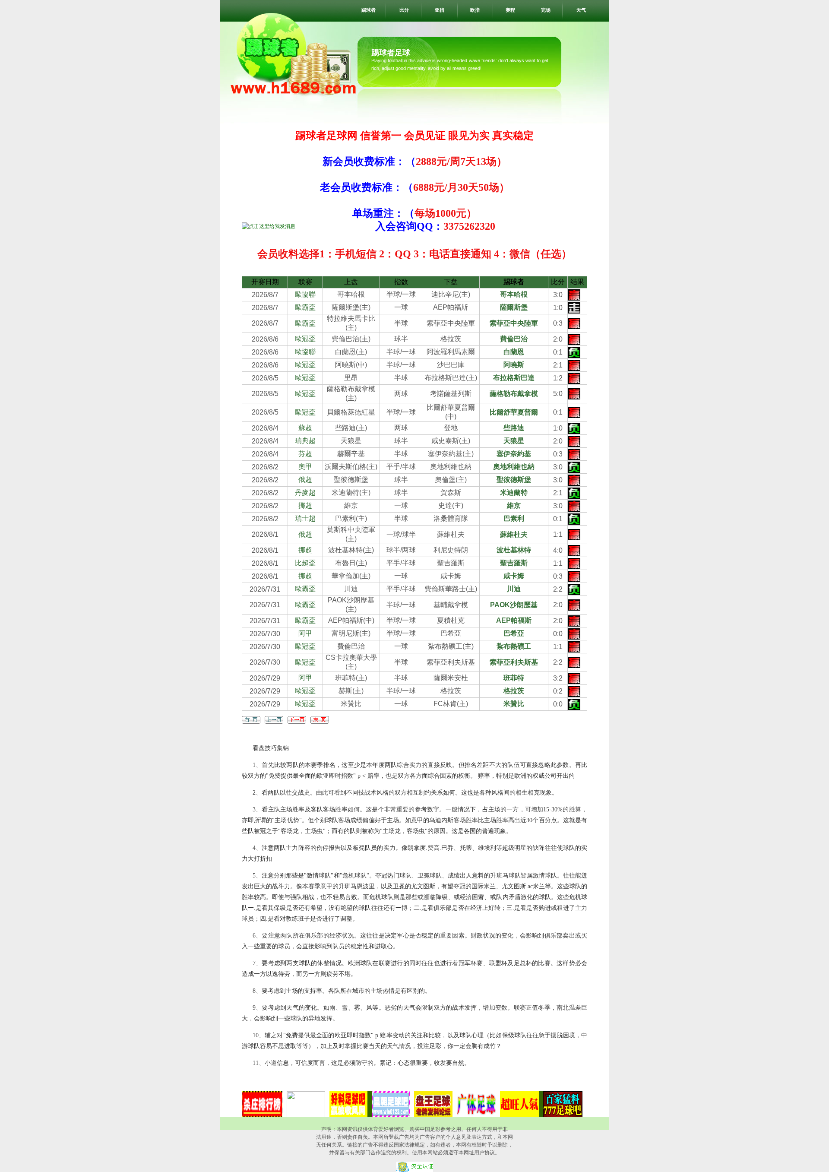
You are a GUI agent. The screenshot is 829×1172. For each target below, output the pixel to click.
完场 (546, 10)
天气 (581, 10)
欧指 (475, 10)
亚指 (439, 10)
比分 (404, 10)
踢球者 (368, 10)
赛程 (510, 10)
